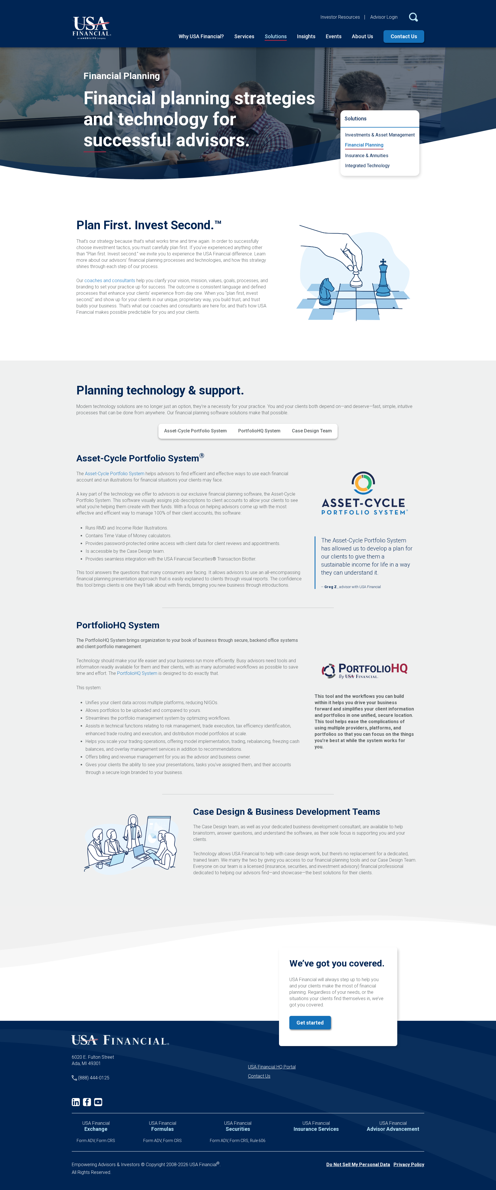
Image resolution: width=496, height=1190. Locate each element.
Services (244, 36)
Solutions (276, 36)
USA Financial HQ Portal (272, 1067)
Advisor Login (384, 17)
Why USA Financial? (201, 36)
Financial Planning (364, 145)
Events (334, 36)
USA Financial (96, 1126)
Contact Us (404, 36)
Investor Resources (340, 17)
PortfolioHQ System (259, 431)
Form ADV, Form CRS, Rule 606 (238, 1140)
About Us (362, 36)
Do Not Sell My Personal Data (358, 1164)
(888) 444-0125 (93, 1078)
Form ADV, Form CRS (96, 1140)
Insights (306, 36)
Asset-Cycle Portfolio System (195, 431)
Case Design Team (312, 431)
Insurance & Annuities (366, 155)
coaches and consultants (109, 280)
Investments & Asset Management (380, 135)
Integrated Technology (367, 165)
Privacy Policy (409, 1164)
